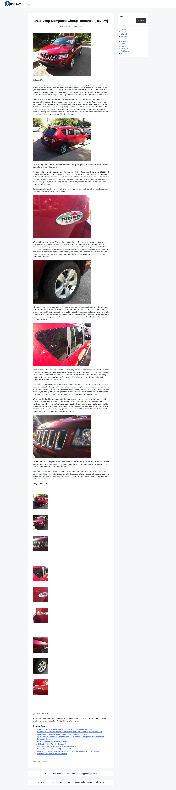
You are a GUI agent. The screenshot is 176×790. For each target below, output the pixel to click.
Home (28, 4)
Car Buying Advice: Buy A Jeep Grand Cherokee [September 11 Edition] (64, 729)
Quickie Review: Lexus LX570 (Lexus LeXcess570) (56, 746)
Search (122, 16)
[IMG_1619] (71, 573)
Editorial (124, 34)
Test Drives (125, 51)
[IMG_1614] (71, 687)
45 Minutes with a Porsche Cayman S (51, 744)
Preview (124, 46)
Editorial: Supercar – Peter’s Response (52, 754)
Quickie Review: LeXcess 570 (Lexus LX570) (54, 749)
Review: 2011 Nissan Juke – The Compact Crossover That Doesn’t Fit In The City (68, 751)
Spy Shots (124, 48)
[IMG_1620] (71, 543)
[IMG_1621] (71, 522)
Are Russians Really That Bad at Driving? (53, 741)
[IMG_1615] (71, 666)
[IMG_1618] (71, 594)
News (123, 44)
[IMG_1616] (71, 645)
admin (80, 26)
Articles (44, 761)
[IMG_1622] (71, 501)
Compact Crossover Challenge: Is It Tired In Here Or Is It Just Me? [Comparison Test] (69, 732)
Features (124, 39)
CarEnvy (15, 3)
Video (123, 53)
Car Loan (124, 31)
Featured (124, 36)
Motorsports (125, 41)
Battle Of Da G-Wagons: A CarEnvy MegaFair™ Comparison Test (62, 734)
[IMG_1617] (71, 615)
